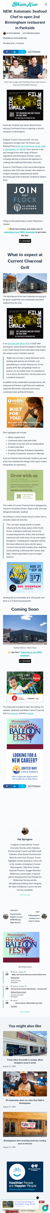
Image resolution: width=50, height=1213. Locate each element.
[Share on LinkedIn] (15, 52)
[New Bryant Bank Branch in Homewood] (25, 1207)
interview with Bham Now (19, 344)
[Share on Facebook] (7, 52)
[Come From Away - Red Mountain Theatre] (25, 577)
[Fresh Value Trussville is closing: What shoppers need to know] (25, 1043)
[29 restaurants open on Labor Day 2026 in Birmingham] (25, 1083)
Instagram (13, 713)
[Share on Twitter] (22, 52)
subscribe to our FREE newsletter (19, 232)
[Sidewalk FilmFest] (25, 105)
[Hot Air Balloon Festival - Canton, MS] (25, 734)
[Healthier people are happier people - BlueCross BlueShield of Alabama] (25, 1177)
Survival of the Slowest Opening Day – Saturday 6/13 (29, 989)
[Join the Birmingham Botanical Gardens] (25, 485)
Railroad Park (15, 978)
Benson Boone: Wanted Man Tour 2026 (29, 1003)
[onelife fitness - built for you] (25, 412)
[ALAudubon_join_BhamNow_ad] (25, 199)
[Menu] (46, 4)
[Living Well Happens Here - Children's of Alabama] (25, 687)
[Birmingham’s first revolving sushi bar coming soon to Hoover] (25, 1124)
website (30, 713)
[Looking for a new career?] (25, 766)
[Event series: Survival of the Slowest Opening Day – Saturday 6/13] (25, 986)
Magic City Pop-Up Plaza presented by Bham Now (29, 974)
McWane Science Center (18, 992)
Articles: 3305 (25, 895)
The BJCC (14, 1006)
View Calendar (25, 1012)
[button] (10, 283)
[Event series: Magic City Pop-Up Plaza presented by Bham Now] (25, 972)
